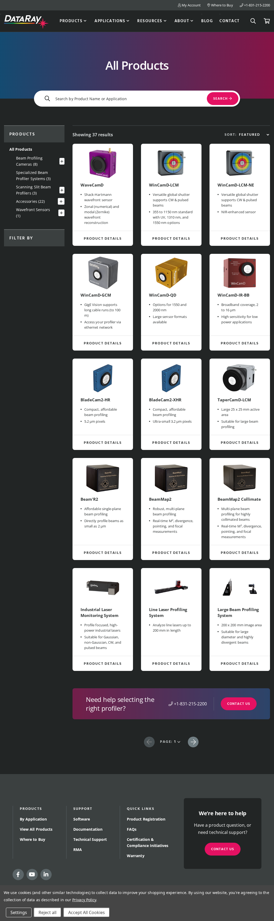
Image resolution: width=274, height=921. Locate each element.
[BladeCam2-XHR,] (171, 378)
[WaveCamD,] (103, 163)
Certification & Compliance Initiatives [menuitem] (148, 842)
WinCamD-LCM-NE (236, 185)
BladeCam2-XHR (165, 399)
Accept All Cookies (86, 912)
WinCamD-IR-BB (233, 295)
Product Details (103, 239)
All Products (20, 149)
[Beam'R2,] (103, 477)
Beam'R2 (89, 499)
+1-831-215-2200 (256, 5)
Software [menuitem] (81, 819)
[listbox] (254, 134)
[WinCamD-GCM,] (103, 273)
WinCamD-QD (162, 295)
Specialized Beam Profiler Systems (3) (33, 175)
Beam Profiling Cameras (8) (29, 161)
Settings (18, 912)
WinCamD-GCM (96, 295)
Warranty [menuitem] (135, 855)
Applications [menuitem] (109, 21)
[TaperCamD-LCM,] (240, 378)
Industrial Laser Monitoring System (100, 612)
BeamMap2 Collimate (239, 499)
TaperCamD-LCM (234, 399)
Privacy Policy (84, 899)
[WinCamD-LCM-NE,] (240, 163)
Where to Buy (221, 5)
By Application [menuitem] (33, 819)
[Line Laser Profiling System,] (171, 587)
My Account (191, 5)
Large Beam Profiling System (238, 612)
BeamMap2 (160, 499)
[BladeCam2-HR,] (103, 378)
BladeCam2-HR (95, 399)
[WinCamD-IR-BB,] (240, 273)
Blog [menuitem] (207, 21)
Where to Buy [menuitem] (32, 839)
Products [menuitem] (71, 21)
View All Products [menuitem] (36, 829)
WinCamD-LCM (164, 185)
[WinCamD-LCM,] (171, 163)
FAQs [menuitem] (131, 829)
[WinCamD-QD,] (171, 273)
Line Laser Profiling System (168, 612)
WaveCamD (92, 185)
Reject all (47, 912)
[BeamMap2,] (171, 477)
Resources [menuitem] (149, 21)
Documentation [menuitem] (87, 829)
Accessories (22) (30, 201)
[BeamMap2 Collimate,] (240, 477)
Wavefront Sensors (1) (33, 212)
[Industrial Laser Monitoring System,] (103, 587)
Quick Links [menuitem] (140, 809)
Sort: (230, 135)
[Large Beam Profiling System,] (240, 587)
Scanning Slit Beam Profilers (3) (33, 190)
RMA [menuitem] (77, 849)
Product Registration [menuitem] (146, 819)
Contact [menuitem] (229, 21)
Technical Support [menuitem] (90, 839)
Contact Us (238, 704)
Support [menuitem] (82, 809)
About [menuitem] (181, 21)
